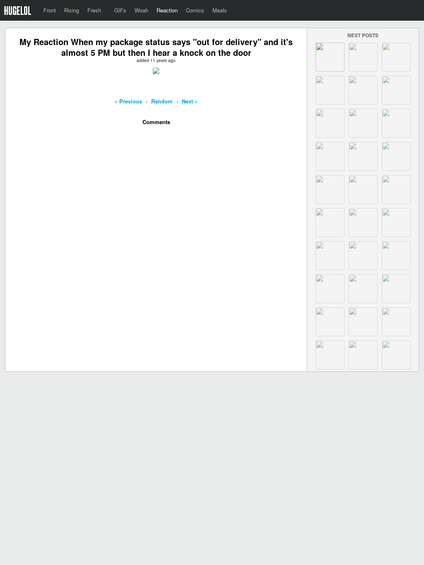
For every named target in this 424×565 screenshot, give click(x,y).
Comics (195, 10)
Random (162, 101)
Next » (190, 101)
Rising (71, 10)
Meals (219, 10)
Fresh (94, 10)
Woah (141, 10)
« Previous (128, 101)
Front (49, 10)
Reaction (167, 10)
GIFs (120, 10)
